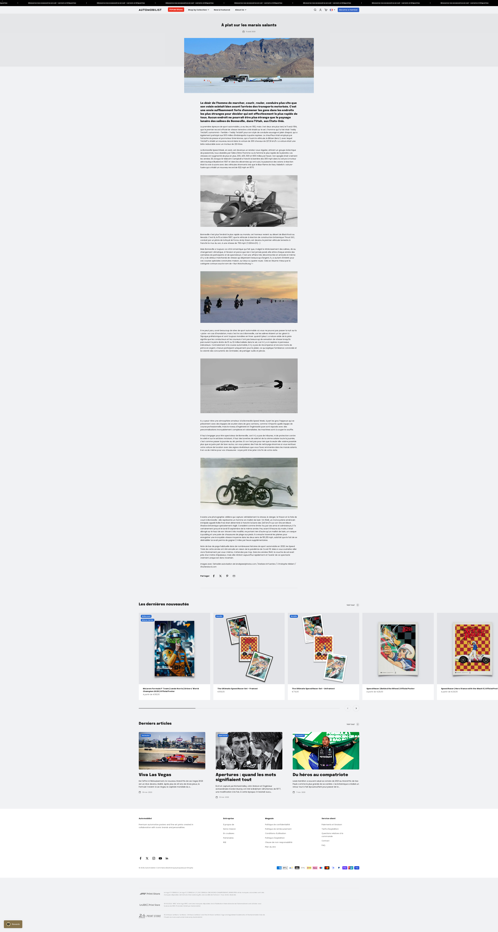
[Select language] (332, 10)
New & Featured (222, 10)
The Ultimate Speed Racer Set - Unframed (313, 688)
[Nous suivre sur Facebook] (140, 858)
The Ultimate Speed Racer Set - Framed (237, 688)
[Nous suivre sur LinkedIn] (167, 858)
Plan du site (270, 847)
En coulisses (228, 833)
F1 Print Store (176, 9)
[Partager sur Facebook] (213, 576)
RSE (224, 842)
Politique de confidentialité (277, 824)
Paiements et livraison (332, 824)
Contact (325, 840)
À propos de (228, 824)
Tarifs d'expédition (330, 829)
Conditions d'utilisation (275, 833)
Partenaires (228, 838)
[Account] (320, 9)
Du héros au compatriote (320, 775)
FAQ (323, 845)
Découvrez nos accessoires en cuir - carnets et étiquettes (59, 3)
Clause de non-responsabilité (278, 842)
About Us (239, 10)
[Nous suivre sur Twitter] (147, 858)
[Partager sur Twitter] (220, 576)
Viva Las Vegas (155, 775)
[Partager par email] (234, 576)
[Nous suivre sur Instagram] (153, 858)
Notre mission (229, 829)
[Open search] (315, 9)
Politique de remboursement (278, 829)
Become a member (348, 10)
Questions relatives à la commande (332, 835)
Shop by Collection (197, 10)
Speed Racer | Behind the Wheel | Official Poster (390, 688)
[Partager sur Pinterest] (227, 576)
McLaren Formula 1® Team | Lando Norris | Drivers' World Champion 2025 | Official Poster (171, 690)
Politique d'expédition (275, 838)
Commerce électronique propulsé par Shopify (174, 868)
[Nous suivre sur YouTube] (160, 858)
